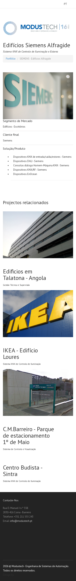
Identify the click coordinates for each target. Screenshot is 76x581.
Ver (41, 211)
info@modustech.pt (21, 521)
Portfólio (11, 58)
